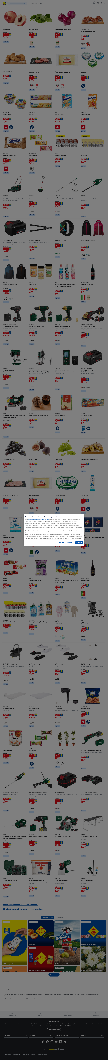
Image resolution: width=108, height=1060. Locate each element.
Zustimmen (79, 542)
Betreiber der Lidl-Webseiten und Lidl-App (38, 519)
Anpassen (69, 542)
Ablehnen (61, 542)
